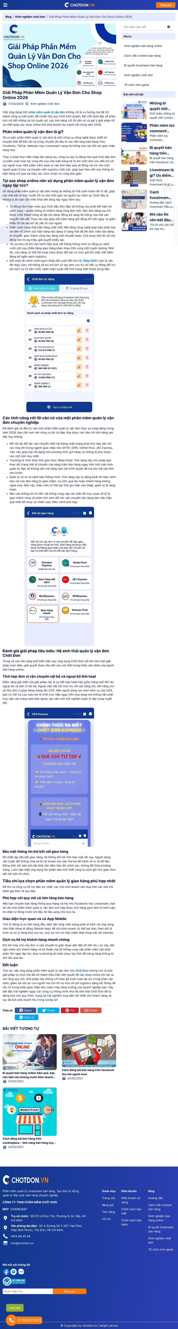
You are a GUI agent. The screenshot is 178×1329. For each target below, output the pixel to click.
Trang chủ (108, 1198)
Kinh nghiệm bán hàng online (143, 46)
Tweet (51, 1010)
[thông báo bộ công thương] (15, 1281)
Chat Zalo (15, 1307)
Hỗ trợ (106, 1219)
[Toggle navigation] (5, 5)
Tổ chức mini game (136, 85)
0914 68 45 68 (20, 1236)
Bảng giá (108, 1205)
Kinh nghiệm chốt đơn (30, 16)
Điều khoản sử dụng (130, 1200)
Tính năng (108, 1212)
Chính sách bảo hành (131, 1222)
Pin (72, 1010)
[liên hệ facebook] (6, 1271)
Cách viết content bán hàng (142, 55)
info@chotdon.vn (22, 1243)
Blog (8, 16)
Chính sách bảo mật (131, 1211)
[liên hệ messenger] (13, 1271)
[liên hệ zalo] (21, 1271)
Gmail (93, 1010)
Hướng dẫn (155, 1198)
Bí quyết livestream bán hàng (143, 65)
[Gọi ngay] (11, 1320)
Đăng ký (165, 5)
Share (28, 1010)
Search (168, 27)
